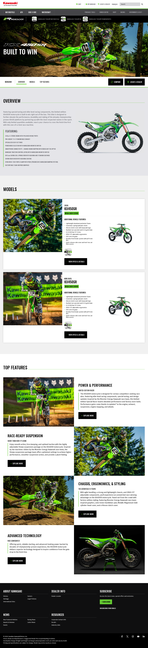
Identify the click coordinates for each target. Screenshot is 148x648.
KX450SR (8, 82)
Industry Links (55, 625)
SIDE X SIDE (32, 12)
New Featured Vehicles (10, 619)
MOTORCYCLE (10, 12)
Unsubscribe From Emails (108, 608)
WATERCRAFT (46, 12)
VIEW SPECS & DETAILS (76, 261)
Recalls (53, 622)
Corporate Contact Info (58, 619)
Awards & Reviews (9, 622)
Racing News (31, 619)
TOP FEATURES (44, 82)
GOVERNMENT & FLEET (135, 12)
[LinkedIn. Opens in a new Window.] (144, 636)
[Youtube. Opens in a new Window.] (138, 636)
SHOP (114, 12)
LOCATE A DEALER (136, 82)
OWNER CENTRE (104, 12)
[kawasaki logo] (10, 4)
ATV (21, 12)
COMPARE (116, 82)
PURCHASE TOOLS (90, 12)
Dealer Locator (56, 596)
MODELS (32, 82)
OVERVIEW (21, 82)
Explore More (88, 415)
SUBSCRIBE (106, 602)
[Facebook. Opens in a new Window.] (122, 636)
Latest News (31, 622)
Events (5, 625)
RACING (122, 12)
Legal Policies (31, 599)
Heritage (6, 599)
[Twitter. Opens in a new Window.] (127, 636)
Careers (29, 596)
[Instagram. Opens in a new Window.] (133, 636)
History (5, 596)
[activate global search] (142, 4)
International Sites (9, 601)
